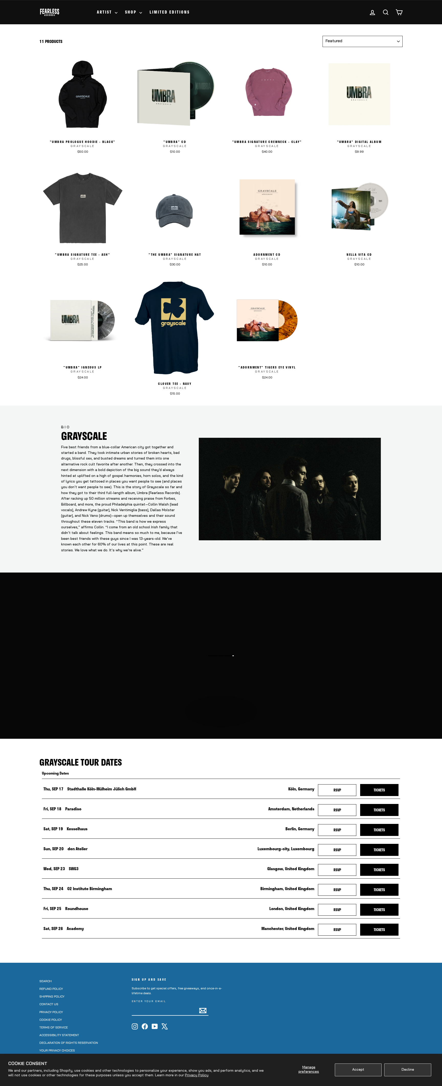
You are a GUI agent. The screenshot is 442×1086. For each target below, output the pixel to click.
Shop (131, 12)
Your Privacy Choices (57, 1050)
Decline (408, 1070)
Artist (105, 12)
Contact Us (48, 1004)
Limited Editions (170, 12)
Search (45, 981)
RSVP (345, 790)
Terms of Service (53, 1027)
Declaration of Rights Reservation (68, 1043)
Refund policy (51, 989)
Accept (358, 1070)
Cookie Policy (50, 1020)
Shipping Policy (51, 996)
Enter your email (149, 1001)
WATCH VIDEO (223, 724)
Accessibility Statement (59, 1035)
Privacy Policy (196, 1075)
